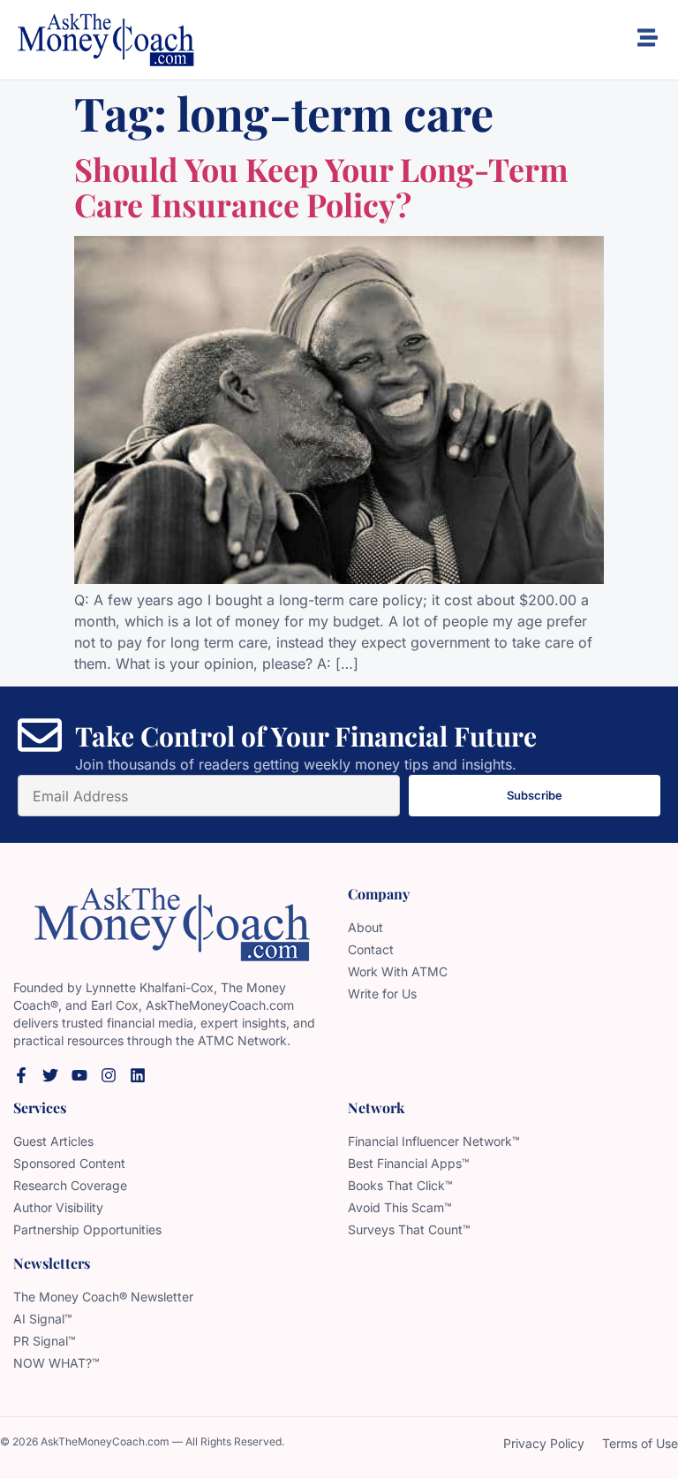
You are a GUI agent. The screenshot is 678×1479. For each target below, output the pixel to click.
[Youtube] (79, 1075)
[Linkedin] (138, 1075)
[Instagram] (109, 1075)
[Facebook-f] (21, 1075)
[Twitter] (50, 1075)
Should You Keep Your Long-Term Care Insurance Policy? (321, 186)
